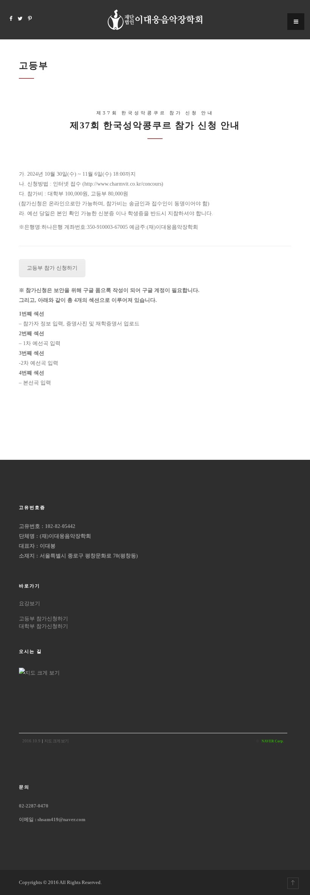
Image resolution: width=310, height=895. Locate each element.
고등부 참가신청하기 (43, 619)
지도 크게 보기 (56, 741)
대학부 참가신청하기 (43, 626)
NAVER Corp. (273, 741)
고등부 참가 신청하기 (52, 268)
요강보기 (29, 603)
